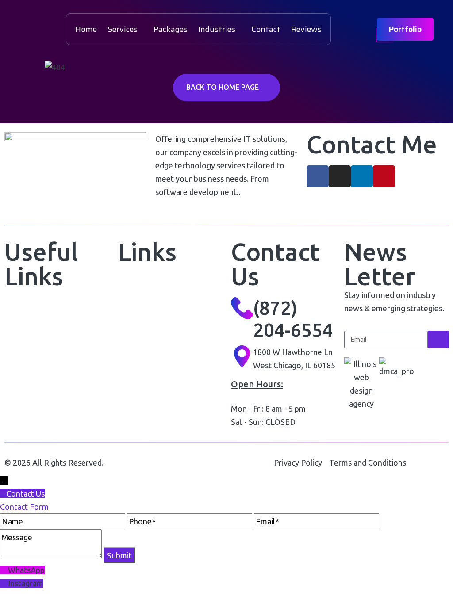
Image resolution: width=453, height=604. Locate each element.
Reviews (306, 29)
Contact (265, 29)
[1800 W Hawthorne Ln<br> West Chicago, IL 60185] (242, 356)
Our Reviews (140, 328)
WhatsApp (26, 570)
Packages (171, 29)
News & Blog (26, 375)
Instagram (25, 583)
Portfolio (405, 29)
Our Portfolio (140, 283)
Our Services (27, 353)
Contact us (23, 398)
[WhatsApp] (4, 570)
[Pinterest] (384, 176)
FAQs (127, 351)
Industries (216, 29)
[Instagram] (340, 176)
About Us (20, 330)
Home (86, 29)
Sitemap (132, 373)
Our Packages (142, 306)
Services (122, 29)
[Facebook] (318, 176)
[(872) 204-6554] (242, 308)
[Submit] (438, 339)
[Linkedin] (362, 176)
